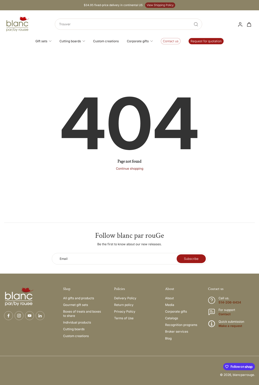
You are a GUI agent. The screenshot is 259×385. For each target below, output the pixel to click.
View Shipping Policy (160, 5)
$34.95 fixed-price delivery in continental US (113, 5)
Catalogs (171, 318)
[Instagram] (19, 315)
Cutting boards (74, 329)
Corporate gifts (176, 311)
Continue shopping (129, 168)
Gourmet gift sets (75, 305)
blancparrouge (243, 375)
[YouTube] (29, 315)
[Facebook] (8, 315)
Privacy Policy (124, 311)
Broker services (176, 331)
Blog (168, 338)
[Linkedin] (40, 315)
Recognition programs (181, 325)
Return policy (124, 305)
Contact (225, 314)
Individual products (77, 322)
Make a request (230, 326)
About (169, 298)
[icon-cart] (248, 24)
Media (169, 305)
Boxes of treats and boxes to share (82, 314)
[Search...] (196, 24)
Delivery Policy (125, 298)
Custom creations (76, 336)
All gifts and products (78, 298)
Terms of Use (124, 318)
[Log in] (240, 24)
